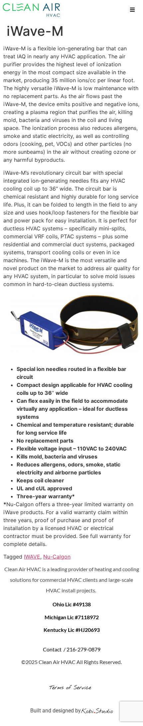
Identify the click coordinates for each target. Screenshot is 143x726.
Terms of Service (71, 687)
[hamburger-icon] (132, 10)
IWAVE (32, 556)
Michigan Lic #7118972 (72, 617)
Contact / (55, 649)
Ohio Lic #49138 (72, 604)
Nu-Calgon (57, 556)
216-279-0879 (83, 649)
